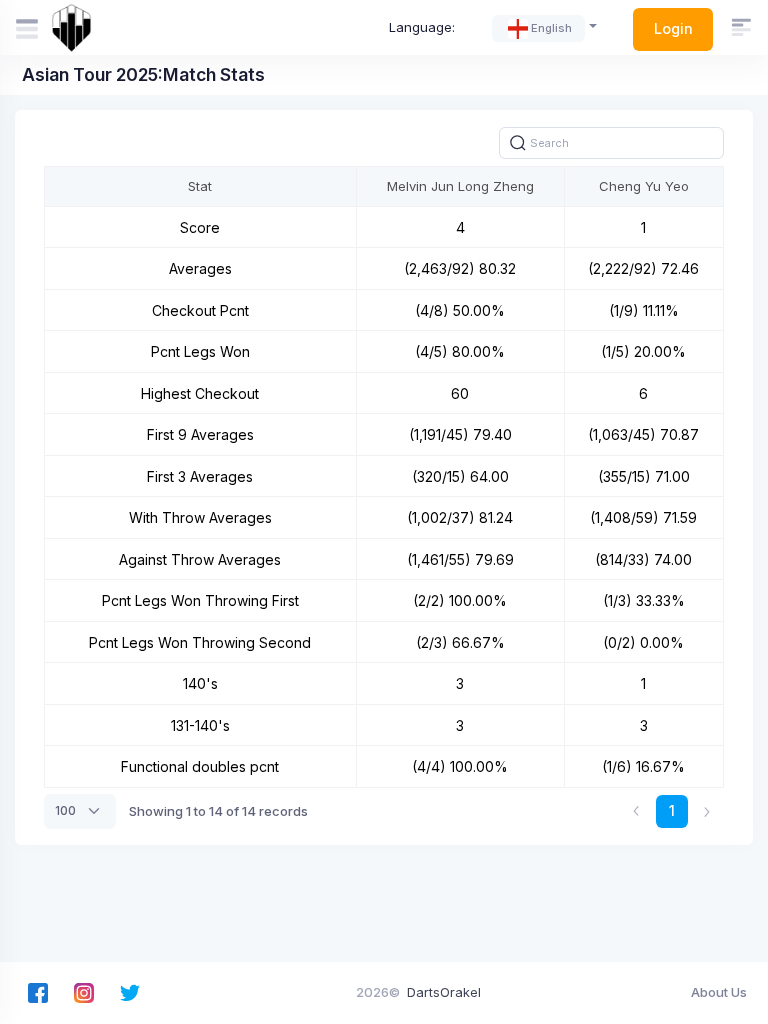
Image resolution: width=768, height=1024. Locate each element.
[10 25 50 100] (80, 811)
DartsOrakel (444, 992)
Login (673, 28)
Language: (422, 27)
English (551, 28)
